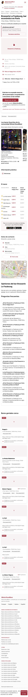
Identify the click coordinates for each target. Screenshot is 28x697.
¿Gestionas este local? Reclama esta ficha (14, 109)
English (10, 604)
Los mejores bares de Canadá (9, 667)
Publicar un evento (6, 641)
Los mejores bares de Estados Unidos (11, 681)
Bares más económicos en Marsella (10, 634)
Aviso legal (4, 655)
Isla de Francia (14, 11)
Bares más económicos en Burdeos (10, 624)
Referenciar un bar (6, 639)
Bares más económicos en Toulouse (10, 626)
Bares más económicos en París (9, 622)
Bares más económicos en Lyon (9, 614)
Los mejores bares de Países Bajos (10, 677)
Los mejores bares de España (8, 673)
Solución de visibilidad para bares (10, 643)
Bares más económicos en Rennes (10, 616)
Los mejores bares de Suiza (8, 669)
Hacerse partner (5, 651)
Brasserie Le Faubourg (16, 13)
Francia (7, 11)
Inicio (2, 11)
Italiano (17, 604)
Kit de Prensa (4, 657)
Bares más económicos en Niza (9, 632)
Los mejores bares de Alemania (9, 671)
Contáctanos (4, 653)
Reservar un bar (10, 100)
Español (23, 604)
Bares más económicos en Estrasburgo (11, 618)
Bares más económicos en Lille (9, 620)
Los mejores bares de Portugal (9, 679)
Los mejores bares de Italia (8, 675)
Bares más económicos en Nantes (10, 630)
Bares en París (5, 13)
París (21, 11)
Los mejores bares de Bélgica (8, 663)
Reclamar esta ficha (14, 34)
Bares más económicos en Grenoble (10, 612)
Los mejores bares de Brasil (8, 665)
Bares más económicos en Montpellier (11, 628)
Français (3, 604)
